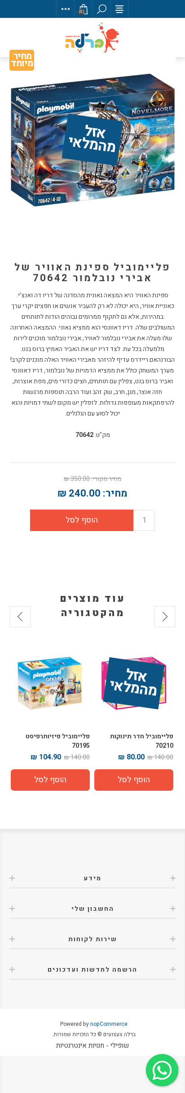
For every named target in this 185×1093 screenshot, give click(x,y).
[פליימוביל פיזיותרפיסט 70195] (50, 683)
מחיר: (115, 493)
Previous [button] (165, 616)
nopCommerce (109, 1024)
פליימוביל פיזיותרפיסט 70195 (58, 741)
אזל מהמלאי (92, 140)
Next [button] (20, 616)
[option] (134, 717)
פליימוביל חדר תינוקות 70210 (141, 741)
